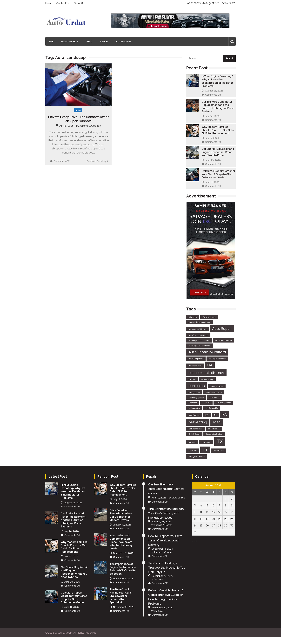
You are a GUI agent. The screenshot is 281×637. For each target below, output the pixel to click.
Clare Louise (178, 497)
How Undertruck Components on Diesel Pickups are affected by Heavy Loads (121, 542)
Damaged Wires (217, 386)
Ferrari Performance (214, 392)
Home (48, 3)
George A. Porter (163, 524)
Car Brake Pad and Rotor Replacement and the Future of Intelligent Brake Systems (218, 106)
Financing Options (196, 397)
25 (201, 525)
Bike (51, 41)
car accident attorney (206, 372)
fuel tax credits (212, 408)
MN (206, 415)
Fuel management (223, 403)
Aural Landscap (209, 317)
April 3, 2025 (66, 125)
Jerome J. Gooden (90, 125)
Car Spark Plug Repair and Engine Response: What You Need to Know (218, 152)
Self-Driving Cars (195, 429)
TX (220, 441)
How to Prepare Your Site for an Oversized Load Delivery (165, 540)
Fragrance (193, 403)
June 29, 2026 (213, 160)
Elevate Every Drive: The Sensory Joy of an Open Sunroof (78, 119)
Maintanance (69, 41)
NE (215, 415)
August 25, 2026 (214, 90)
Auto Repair (222, 328)
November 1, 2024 (123, 578)
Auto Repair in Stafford (207, 352)
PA (224, 414)
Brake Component (196, 358)
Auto (89, 41)
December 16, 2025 (162, 548)
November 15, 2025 (123, 607)
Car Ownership (207, 379)
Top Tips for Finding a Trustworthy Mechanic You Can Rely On (166, 567)
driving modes (194, 392)
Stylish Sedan (194, 434)
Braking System (195, 365)
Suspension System (214, 434)
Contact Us (62, 3)
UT (205, 450)
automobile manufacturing (199, 322)
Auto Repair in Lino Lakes (199, 340)
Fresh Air (206, 403)
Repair (104, 41)
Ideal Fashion (194, 415)
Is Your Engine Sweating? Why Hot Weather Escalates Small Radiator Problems (217, 81)
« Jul (194, 541)
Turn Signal (206, 442)
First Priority (214, 397)
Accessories (123, 41)
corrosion (197, 385)
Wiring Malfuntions (197, 456)
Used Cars (193, 450)
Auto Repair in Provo (223, 340)
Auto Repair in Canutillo (198, 335)
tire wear (192, 442)
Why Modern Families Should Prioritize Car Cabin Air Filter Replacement (218, 130)
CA (209, 365)
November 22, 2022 (162, 575)
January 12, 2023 (122, 524)
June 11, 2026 (212, 182)
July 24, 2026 (212, 116)
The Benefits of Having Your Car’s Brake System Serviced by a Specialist (121, 596)
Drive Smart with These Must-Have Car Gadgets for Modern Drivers (121, 515)
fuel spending (194, 408)
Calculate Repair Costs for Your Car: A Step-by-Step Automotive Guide (218, 174)
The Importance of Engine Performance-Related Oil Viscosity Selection (123, 568)
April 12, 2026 (159, 497)
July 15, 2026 (212, 138)
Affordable (193, 317)
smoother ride (213, 429)
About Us (79, 3)
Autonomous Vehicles (197, 329)
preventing (198, 422)
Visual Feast (219, 450)
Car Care (192, 379)
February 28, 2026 (161, 521)
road (217, 422)
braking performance (217, 358)
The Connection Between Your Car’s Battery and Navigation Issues (166, 513)
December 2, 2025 (123, 553)
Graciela (158, 579)
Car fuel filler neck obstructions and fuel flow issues (166, 488)
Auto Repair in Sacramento (199, 345)
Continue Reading (96, 161)
